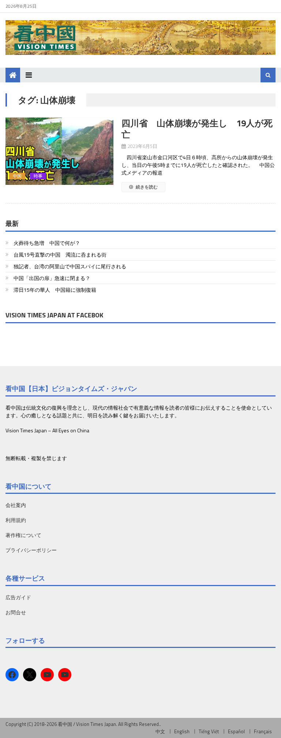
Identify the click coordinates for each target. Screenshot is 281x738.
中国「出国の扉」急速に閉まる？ (52, 278)
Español (236, 731)
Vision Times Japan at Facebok (54, 315)
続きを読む (146, 186)
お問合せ (15, 612)
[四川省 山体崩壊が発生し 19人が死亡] (59, 151)
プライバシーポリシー (31, 550)
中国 (17, 176)
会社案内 (15, 505)
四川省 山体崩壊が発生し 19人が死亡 (197, 128)
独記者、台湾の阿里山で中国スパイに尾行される (70, 266)
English (182, 731)
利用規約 (15, 520)
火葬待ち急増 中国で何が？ (47, 243)
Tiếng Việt (209, 731)
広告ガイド (18, 597)
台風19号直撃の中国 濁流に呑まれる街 (60, 254)
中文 (160, 731)
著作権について (23, 535)
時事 (38, 176)
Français (263, 731)
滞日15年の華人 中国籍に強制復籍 (55, 290)
